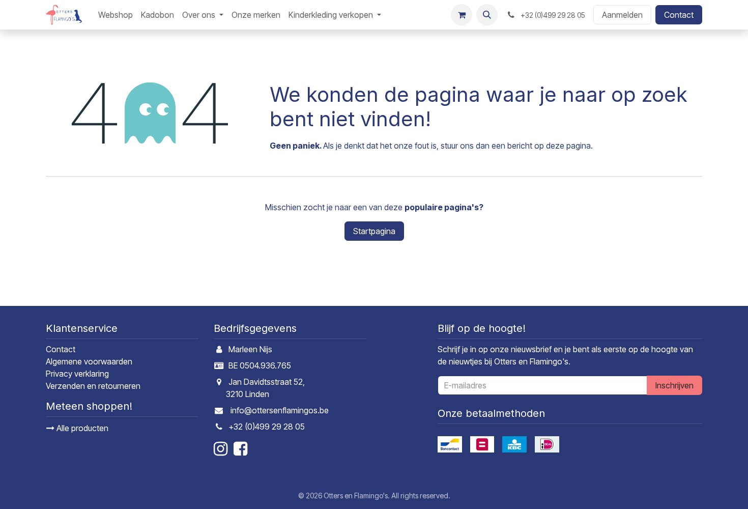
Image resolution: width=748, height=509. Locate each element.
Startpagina (374, 231)
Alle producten (81, 428)
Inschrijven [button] (674, 385)
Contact (679, 15)
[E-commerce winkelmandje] (461, 14)
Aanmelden (622, 15)
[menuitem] (115, 15)
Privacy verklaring (77, 374)
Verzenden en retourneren (93, 386)
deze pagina (568, 145)
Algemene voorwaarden (89, 361)
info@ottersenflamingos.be (280, 410)
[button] (487, 14)
